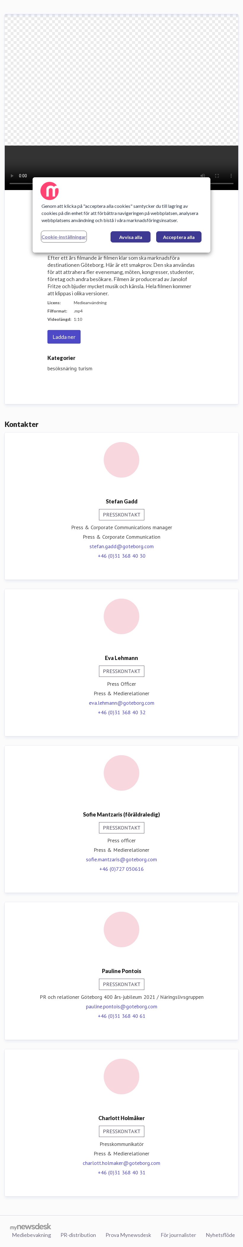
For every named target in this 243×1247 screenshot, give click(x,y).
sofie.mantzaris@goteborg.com (121, 859)
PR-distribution (78, 1235)
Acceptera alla (179, 237)
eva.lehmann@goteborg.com (121, 702)
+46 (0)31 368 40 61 (122, 1015)
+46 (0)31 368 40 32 (122, 712)
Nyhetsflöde (220, 1235)
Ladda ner (64, 337)
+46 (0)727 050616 (121, 868)
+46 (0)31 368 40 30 (122, 555)
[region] (121, 215)
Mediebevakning (31, 1235)
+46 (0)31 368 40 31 (122, 1172)
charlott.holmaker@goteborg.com (121, 1163)
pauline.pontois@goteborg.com (121, 1006)
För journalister (178, 1235)
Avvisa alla (130, 237)
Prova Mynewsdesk (128, 1235)
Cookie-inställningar (63, 237)
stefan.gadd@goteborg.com (121, 546)
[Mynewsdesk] (30, 1226)
